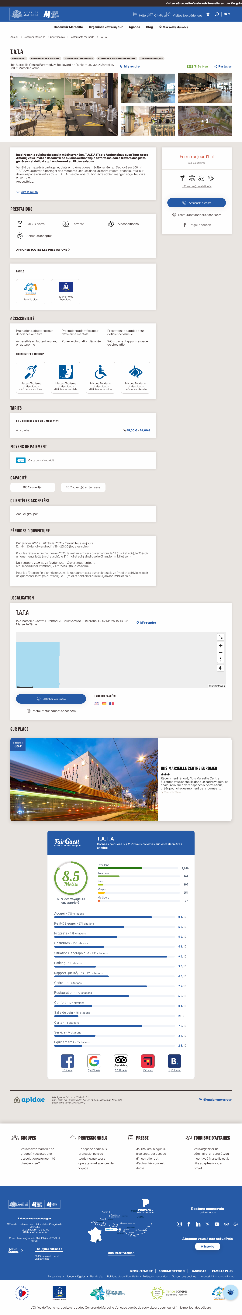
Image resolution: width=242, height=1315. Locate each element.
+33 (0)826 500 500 (47, 1249)
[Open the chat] (230, 1292)
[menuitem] (35, 14)
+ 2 (205, 120)
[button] (217, 14)
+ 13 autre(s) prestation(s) (197, 186)
